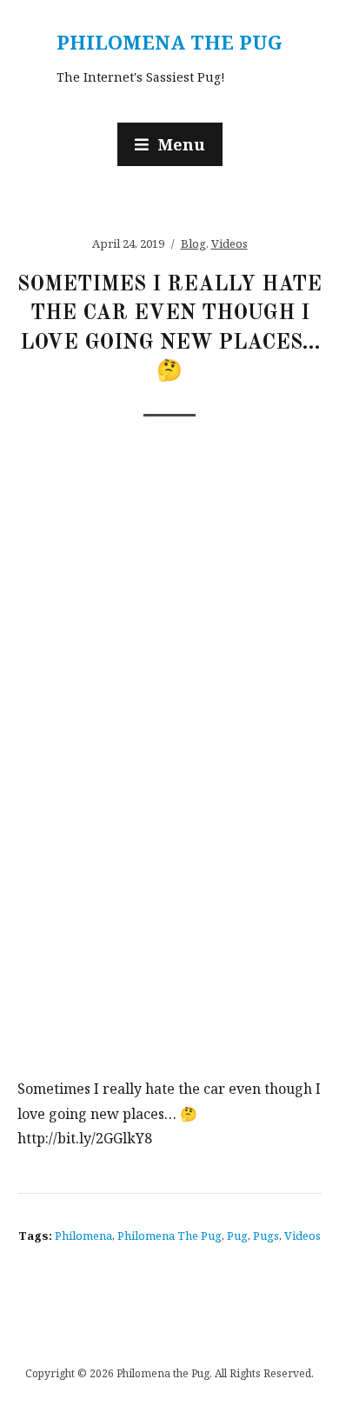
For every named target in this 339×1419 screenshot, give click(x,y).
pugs (266, 1235)
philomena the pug (169, 1235)
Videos (229, 243)
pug (237, 1235)
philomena (83, 1235)
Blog (193, 243)
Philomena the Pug (169, 42)
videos (302, 1235)
